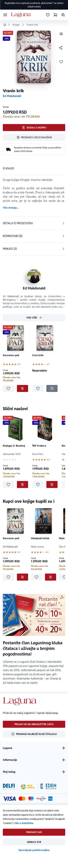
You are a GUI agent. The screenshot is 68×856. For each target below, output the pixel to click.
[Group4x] (31, 799)
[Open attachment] (61, 35)
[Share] (60, 47)
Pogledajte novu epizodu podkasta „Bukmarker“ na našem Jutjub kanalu (34, 5)
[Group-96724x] (41, 799)
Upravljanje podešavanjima (34, 850)
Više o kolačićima (23, 823)
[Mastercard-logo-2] (22, 799)
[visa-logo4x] (9, 799)
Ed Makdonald (12, 96)
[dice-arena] (28, 786)
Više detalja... (10, 207)
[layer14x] (50, 799)
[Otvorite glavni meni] (5, 14)
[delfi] (9, 786)
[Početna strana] (21, 15)
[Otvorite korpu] (55, 15)
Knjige (16, 24)
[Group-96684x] (48, 786)
